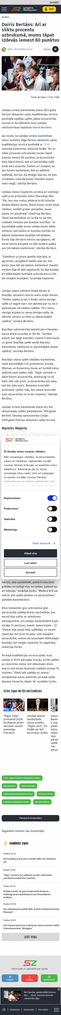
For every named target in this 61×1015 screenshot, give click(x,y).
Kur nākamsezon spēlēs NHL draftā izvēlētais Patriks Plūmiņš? (31, 910)
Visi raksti (43, 1009)
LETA (9, 49)
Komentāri (29, 1009)
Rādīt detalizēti (42, 543)
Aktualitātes (9, 786)
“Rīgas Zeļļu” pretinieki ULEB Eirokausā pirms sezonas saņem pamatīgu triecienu (13, 724)
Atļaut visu (30, 553)
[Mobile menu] (5, 9)
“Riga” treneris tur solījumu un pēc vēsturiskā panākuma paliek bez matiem (27, 876)
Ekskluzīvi (14, 1009)
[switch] (52, 508)
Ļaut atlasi (30, 563)
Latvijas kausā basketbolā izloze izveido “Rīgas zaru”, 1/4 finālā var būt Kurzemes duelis (37, 724)
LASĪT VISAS (30, 937)
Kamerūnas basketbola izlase (18, 794)
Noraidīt (30, 572)
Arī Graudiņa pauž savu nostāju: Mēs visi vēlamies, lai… (29, 860)
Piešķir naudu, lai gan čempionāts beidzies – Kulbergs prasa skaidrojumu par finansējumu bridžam (27, 894)
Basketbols (49, 979)
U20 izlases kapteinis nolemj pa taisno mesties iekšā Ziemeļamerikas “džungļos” (31, 927)
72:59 (46, 144)
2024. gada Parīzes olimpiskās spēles (22, 778)
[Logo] (24, 9)
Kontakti (53, 2)
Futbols (10, 979)
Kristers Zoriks (45, 794)
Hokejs (29, 979)
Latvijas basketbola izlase (16, 802)
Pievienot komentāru (30, 818)
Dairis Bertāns (42, 127)
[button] (53, 708)
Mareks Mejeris (42, 802)
